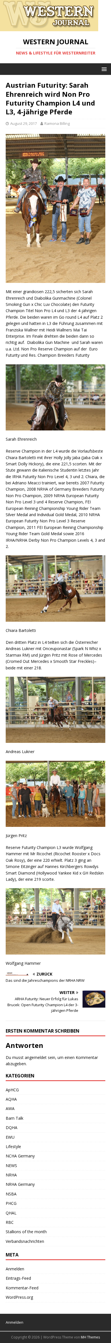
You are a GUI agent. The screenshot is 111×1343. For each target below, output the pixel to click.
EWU (10, 1137)
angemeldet (36, 1057)
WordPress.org (19, 1297)
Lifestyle (13, 1146)
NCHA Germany (20, 1156)
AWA (10, 1108)
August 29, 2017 (23, 123)
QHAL (11, 1213)
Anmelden (15, 1268)
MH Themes (90, 1337)
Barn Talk (14, 1118)
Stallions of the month (26, 1231)
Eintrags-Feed (18, 1278)
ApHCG (12, 1089)
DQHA (11, 1127)
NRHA (11, 1175)
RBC (10, 1222)
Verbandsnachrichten (25, 1241)
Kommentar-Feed (22, 1288)
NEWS (11, 1165)
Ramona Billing (57, 123)
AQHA (11, 1099)
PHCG (11, 1203)
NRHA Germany (20, 1184)
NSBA (11, 1194)
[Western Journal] (49, 28)
